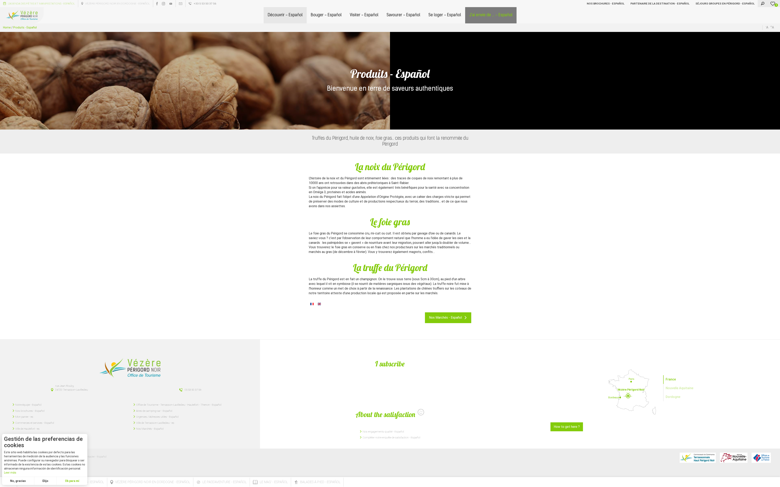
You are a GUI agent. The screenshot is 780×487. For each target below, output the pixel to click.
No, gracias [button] (18, 481)
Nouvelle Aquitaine (679, 388)
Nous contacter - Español (91, 456)
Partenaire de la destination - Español (659, 3)
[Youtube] (170, 3)
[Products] (319, 304)
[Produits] (312, 304)
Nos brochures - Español (605, 3)
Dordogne (673, 397)
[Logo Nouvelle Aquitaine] (734, 458)
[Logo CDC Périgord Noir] (698, 458)
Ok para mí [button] (72, 481)
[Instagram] (163, 3)
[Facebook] (157, 3)
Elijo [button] (45, 481)
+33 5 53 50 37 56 (205, 3)
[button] (285, 15)
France (671, 379)
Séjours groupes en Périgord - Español (725, 3)
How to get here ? (567, 427)
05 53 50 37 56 (193, 389)
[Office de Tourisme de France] (761, 458)
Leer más (10, 472)
